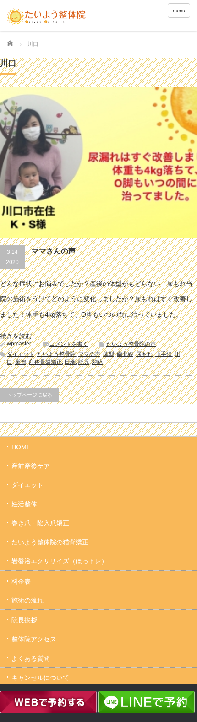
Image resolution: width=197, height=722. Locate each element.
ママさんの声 (54, 251)
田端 (70, 362)
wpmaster (19, 343)
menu (179, 10)
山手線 (163, 354)
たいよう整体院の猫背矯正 (49, 542)
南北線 (125, 354)
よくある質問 (30, 658)
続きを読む (16, 335)
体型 (108, 354)
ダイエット (20, 354)
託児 (83, 362)
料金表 (21, 581)
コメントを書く (68, 344)
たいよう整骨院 (56, 354)
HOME (21, 447)
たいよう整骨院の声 (131, 344)
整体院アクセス (33, 639)
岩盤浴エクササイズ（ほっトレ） (59, 561)
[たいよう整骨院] (46, 16)
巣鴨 (20, 362)
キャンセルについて (40, 677)
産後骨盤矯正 (45, 362)
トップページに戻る (29, 395)
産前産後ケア (30, 466)
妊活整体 (24, 504)
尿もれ (144, 354)
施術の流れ (27, 600)
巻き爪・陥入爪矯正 (40, 523)
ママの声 (89, 354)
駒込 (97, 362)
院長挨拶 (24, 620)
